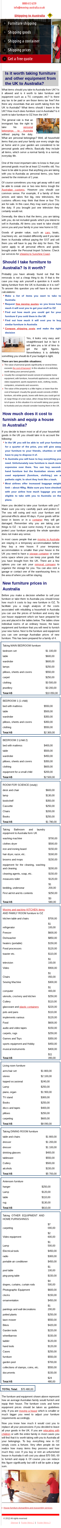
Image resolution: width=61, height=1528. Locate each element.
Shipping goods (19, 32)
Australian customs (13, 189)
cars (47, 232)
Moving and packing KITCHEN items (24, 909)
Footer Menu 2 (27, 1523)
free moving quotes (27, 304)
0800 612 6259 (29, 3)
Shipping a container (23, 41)
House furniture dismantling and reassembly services (28, 1508)
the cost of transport (22, 368)
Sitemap (14, 1523)
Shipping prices (19, 50)
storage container (39, 553)
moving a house (28, 1410)
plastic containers (29, 1006)
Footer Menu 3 (43, 1523)
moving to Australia (48, 539)
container (37, 519)
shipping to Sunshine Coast (35, 253)
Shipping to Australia (29, 15)
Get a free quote (20, 58)
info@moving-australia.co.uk (29, 7)
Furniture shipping (22, 23)
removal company (45, 564)
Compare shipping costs (20, 328)
